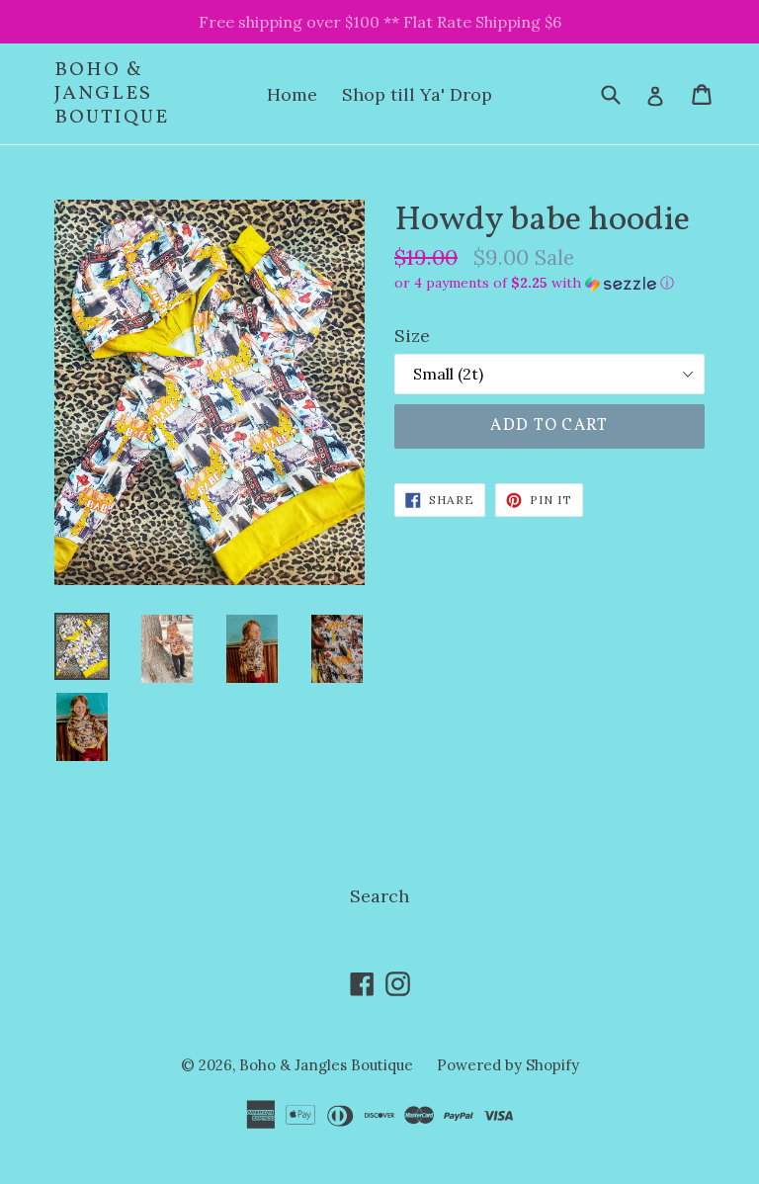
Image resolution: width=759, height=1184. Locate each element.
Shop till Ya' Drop (417, 94)
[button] (549, 283)
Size (412, 335)
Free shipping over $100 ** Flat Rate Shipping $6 (380, 22)
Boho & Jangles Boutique (111, 93)
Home (292, 94)
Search (379, 896)
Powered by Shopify (508, 1065)
